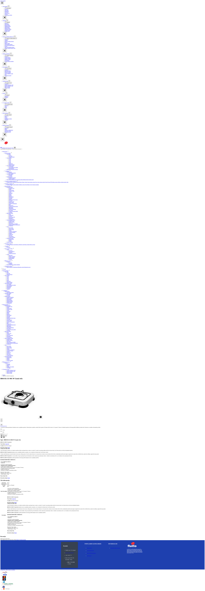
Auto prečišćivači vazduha (13, 167)
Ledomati (10, 212)
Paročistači (11, 218)
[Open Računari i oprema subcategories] (10, 125)
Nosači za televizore (12, 253)
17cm (10, 161)
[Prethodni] (1, 419)
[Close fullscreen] (1, 425)
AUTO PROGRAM (90, 550)
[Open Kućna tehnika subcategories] (9, 67)
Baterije (10, 240)
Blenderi (10, 195)
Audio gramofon (12, 257)
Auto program (5, 6)
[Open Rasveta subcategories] (6, 93)
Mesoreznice (11, 205)
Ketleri (10, 189)
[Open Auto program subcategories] (9, 6)
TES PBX (10, 174)
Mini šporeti (11, 207)
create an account (23, 539)
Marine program (11, 164)
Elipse (10, 162)
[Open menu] (2, 2)
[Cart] (15, 148)
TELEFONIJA (89, 548)
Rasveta (4, 93)
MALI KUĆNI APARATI (91, 553)
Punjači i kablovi (12, 178)
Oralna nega (11, 234)
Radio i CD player (12, 256)
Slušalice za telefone (12, 177)
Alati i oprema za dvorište (13, 223)
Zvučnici (10, 259)
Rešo (10, 204)
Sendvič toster (11, 190)
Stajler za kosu (11, 229)
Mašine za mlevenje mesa (13, 199)
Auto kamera (11, 166)
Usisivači (10, 216)
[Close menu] (5, 17)
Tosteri (10, 192)
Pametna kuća (11, 239)
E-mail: (69, 552)
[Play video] (40, 417)
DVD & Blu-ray (12, 251)
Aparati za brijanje (12, 232)
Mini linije (10, 255)
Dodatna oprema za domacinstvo (14, 224)
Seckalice (10, 198)
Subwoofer (11, 163)
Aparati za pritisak (12, 237)
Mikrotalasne (11, 208)
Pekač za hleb (11, 202)
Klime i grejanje (5, 113)
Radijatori (10, 263)
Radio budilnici (11, 258)
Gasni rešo (14, 498)
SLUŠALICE (89, 555)
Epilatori (10, 233)
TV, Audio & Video (6, 102)
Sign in (17, 539)
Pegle (10, 214)
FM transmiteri (11, 168)
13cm (10, 159)
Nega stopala (11, 236)
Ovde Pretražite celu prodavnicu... (6, 149)
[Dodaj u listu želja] (1, 437)
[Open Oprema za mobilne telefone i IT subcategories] (15, 36)
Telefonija (4, 20)
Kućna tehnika (8, 186)
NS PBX (10, 175)
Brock (9, 447)
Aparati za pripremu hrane (13, 206)
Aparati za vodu (5, 81)
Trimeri (10, 230)
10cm (10, 158)
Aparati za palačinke (12, 209)
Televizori (10, 250)
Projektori (10, 252)
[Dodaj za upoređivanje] (4, 437)
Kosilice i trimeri (12, 221)
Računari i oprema (6, 125)
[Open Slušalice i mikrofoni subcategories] (11, 53)
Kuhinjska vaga (11, 188)
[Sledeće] (1, 421)
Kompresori (11, 225)
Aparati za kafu (11, 201)
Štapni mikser (11, 196)
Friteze (10, 194)
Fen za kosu (11, 227)
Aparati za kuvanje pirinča (13, 211)
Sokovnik (10, 197)
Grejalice (10, 262)
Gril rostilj (10, 200)
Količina (2, 433)
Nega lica (10, 235)
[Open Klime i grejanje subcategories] (9, 113)
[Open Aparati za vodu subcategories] (9, 81)
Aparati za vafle (11, 191)
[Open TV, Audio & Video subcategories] (10, 102)
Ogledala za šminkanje (13, 231)
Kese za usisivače (12, 217)
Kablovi (10, 241)
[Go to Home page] (5, 146)
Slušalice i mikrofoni (6, 53)
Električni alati (11, 220)
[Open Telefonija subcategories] (7, 20)
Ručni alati (11, 222)
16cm (10, 160)
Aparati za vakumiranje (13, 203)
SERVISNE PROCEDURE (115, 548)
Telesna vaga (11, 215)
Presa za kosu (11, 228)
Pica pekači (11, 210)
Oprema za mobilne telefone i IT (8, 36)
